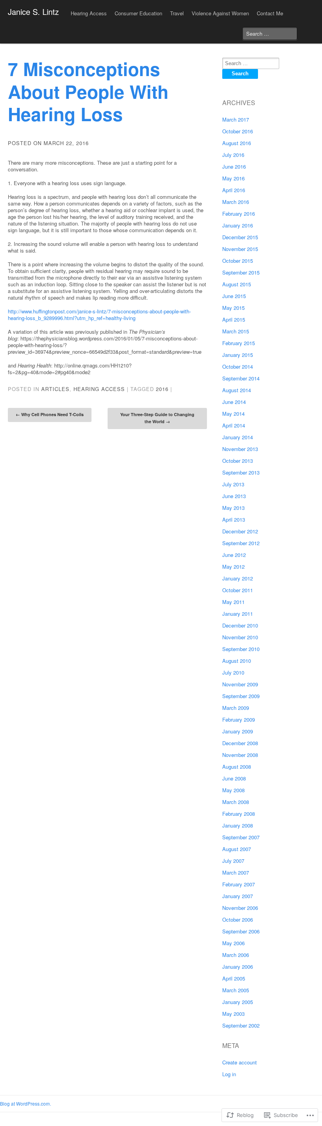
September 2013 (241, 472)
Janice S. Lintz (33, 11)
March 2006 (235, 955)
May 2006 (233, 943)
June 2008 (234, 778)
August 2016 (236, 143)
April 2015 (233, 319)
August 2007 (236, 849)
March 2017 (235, 119)
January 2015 (237, 354)
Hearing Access (99, 389)
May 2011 (233, 602)
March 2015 (235, 331)
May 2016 (233, 178)
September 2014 (241, 378)
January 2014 (237, 437)
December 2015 (240, 237)
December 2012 (240, 531)
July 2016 (233, 154)
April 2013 (233, 519)
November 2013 (240, 449)
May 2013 (233, 507)
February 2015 (238, 343)
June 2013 (234, 496)
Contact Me (270, 13)
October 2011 (237, 590)
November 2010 (240, 637)
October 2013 (237, 460)
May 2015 (233, 307)
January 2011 (237, 613)
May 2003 (233, 1013)
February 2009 (238, 719)
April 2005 (233, 978)
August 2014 (236, 390)
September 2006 (241, 931)
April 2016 (233, 190)
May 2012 (233, 566)
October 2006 (237, 919)
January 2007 (237, 896)
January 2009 (237, 731)
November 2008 (240, 755)
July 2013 (233, 484)
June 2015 (234, 296)
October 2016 (237, 131)
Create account (239, 1062)
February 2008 (238, 813)
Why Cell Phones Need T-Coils (50, 414)
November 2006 (240, 907)
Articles (55, 389)
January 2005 (237, 1002)
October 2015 (237, 260)
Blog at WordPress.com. (25, 1104)
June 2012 (234, 554)
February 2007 (238, 884)
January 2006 (237, 966)
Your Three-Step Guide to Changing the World (157, 417)
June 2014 (234, 402)
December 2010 (240, 625)
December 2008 (240, 743)
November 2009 (240, 684)
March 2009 (235, 707)
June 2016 (234, 166)
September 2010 (241, 649)
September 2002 (241, 1025)
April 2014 (233, 425)
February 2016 (238, 213)
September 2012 (241, 543)
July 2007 (233, 860)
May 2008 (233, 790)
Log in (229, 1074)
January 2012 (237, 578)
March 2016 (235, 202)
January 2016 (237, 225)
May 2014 (233, 413)
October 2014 (237, 366)
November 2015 (240, 249)
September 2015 (241, 272)
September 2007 (241, 837)
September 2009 (241, 696)
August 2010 (236, 660)
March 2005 (235, 990)
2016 (162, 389)
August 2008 (236, 766)
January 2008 (237, 825)
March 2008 (235, 802)
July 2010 (233, 672)
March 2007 (235, 872)
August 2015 (236, 284)
